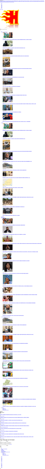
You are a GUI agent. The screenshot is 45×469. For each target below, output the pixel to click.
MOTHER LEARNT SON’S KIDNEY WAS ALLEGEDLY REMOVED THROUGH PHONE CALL (16, 177)
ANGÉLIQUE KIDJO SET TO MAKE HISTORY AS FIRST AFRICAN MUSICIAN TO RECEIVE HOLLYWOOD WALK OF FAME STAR (22, 243)
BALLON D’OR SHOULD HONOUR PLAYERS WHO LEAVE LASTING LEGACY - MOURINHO (16, 121)
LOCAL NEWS (4, 409)
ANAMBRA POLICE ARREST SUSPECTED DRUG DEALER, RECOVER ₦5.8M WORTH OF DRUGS (17, 68)
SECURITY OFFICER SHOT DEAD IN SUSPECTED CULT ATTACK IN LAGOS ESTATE (15, 386)
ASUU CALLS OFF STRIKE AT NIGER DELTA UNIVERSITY (11, 86)
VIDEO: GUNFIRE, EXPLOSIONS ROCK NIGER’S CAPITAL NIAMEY (13, 187)
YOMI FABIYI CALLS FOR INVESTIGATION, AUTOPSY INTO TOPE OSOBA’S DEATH (15, 273)
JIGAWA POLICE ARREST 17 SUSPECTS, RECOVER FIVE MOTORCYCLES (14, 138)
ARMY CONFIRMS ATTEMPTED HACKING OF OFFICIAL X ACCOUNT (10, 414)
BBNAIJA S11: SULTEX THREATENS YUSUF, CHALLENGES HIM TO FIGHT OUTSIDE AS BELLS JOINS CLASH (19, 103)
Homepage (10, 444)
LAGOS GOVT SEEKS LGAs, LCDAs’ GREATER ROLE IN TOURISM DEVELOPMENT (15, 343)
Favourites (2, 9)
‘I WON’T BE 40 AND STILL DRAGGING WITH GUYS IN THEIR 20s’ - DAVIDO (14, 234)
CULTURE (2, 216)
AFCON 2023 (4, 408)
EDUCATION (2, 217)
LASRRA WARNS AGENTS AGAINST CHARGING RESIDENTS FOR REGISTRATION (15, 351)
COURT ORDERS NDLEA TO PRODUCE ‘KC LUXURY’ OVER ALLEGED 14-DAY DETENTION (16, 360)
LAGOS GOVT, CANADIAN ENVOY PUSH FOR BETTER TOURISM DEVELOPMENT (15, 378)
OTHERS (2, 407)
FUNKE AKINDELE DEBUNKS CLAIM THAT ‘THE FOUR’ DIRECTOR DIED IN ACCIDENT (16, 260)
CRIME (2, 449)
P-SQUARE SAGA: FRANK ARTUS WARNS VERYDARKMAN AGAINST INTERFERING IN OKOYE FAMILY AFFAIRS (20, 294)
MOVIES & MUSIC (3, 451)
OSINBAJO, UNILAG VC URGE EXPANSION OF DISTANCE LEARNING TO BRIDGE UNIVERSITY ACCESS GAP (19, 406)
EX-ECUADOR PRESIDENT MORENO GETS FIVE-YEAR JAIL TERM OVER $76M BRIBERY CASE (17, 161)
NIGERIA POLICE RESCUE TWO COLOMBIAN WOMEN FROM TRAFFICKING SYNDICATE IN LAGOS (18, 334)
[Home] (1, 31)
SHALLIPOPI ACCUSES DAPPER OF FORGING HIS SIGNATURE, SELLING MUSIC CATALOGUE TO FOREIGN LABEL (20, 251)
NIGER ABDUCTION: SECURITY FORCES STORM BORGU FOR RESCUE (13, 206)
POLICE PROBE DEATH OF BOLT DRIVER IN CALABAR (11, 215)
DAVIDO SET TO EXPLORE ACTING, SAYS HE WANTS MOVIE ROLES (13, 315)
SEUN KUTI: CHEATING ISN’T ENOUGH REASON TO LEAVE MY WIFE (13, 77)
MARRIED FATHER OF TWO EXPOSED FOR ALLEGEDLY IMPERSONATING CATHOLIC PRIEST (17, 39)
